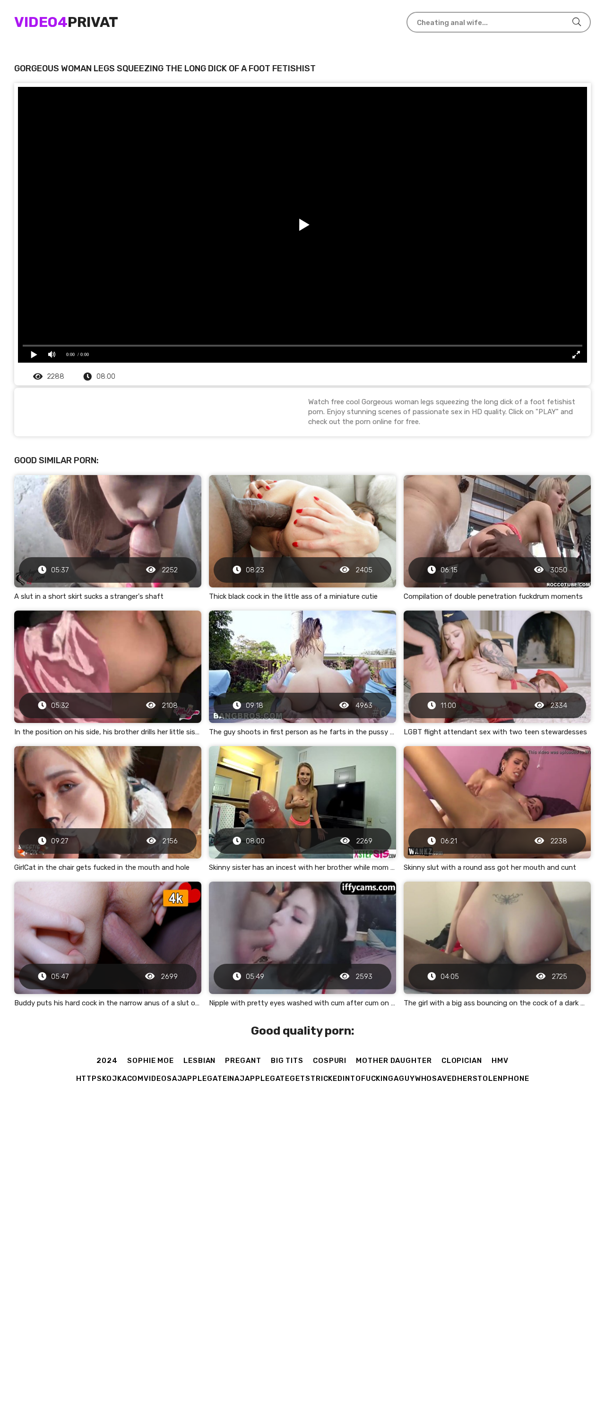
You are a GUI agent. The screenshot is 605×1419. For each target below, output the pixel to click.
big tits (287, 1060)
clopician (461, 1060)
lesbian (199, 1060)
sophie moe (150, 1060)
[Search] (576, 22)
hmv (500, 1060)
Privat (66, 22)
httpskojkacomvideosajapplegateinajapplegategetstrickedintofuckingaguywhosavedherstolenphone (302, 1078)
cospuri (329, 1060)
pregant (243, 1060)
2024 (107, 1060)
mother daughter (394, 1060)
